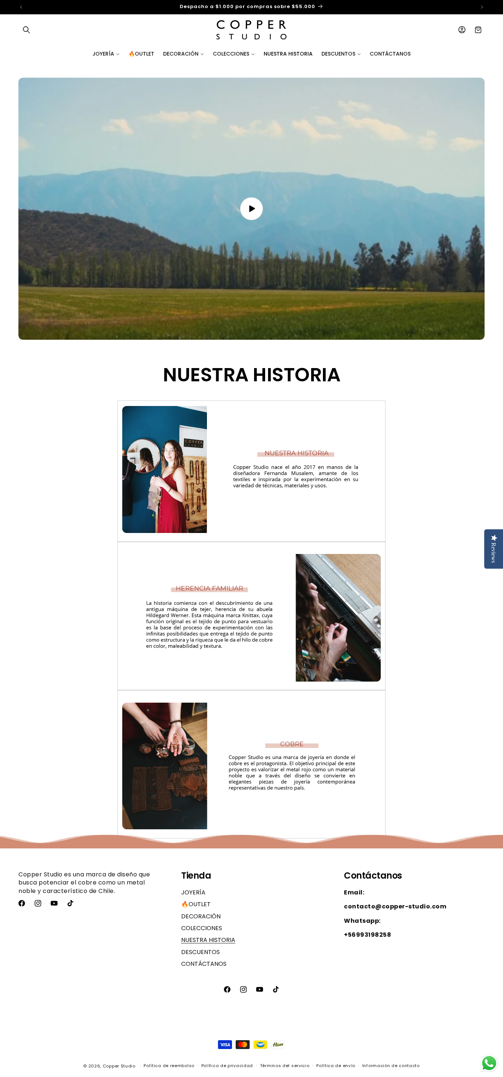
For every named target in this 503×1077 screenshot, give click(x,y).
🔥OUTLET (196, 904)
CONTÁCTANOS (203, 964)
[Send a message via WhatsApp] (489, 1063)
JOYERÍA (193, 893)
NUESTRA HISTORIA (208, 940)
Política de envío (335, 1066)
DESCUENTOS (200, 952)
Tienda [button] (196, 876)
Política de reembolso (169, 1066)
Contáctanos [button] (373, 876)
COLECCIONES (201, 928)
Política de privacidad (227, 1066)
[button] (26, 30)
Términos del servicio (285, 1066)
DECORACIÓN (201, 916)
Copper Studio (119, 1066)
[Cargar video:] (251, 209)
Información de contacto (391, 1066)
